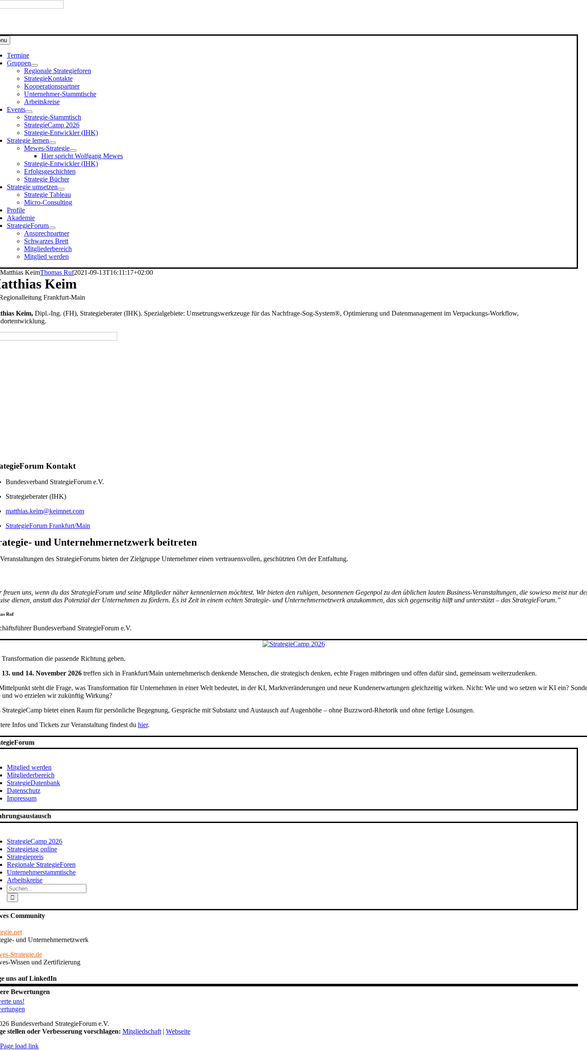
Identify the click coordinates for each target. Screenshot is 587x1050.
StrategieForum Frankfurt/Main (48, 525)
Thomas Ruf (57, 272)
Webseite (178, 1031)
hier (143, 724)
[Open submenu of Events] (28, 112)
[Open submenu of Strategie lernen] (52, 142)
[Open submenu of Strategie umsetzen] (61, 189)
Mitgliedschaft (141, 1031)
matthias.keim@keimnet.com (45, 511)
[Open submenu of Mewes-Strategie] (73, 150)
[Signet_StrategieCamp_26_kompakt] (294, 644)
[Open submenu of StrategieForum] (52, 228)
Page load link (19, 1046)
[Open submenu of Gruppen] (34, 65)
